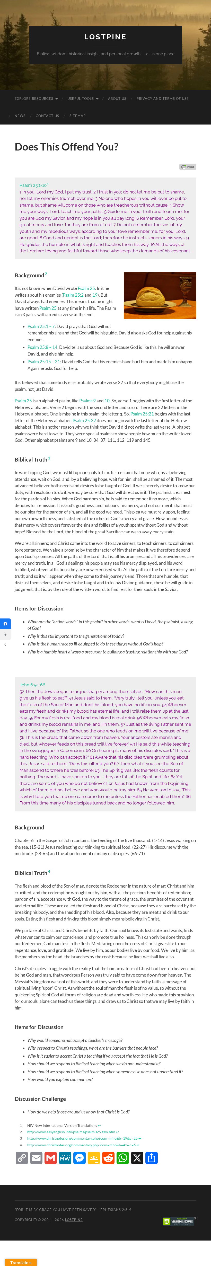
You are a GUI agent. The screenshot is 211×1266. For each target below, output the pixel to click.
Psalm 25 (86, 288)
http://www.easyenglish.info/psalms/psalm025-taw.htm (71, 1132)
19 (95, 295)
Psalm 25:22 (84, 420)
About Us (117, 98)
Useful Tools (80, 98)
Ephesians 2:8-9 (115, 1210)
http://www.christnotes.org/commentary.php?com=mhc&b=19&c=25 (82, 1138)
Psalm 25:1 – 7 (41, 326)
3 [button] (49, 457)
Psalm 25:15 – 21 (44, 361)
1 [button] (48, 184)
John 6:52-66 (32, 684)
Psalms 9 (87, 400)
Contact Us (47, 116)
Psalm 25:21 (142, 414)
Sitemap (77, 116)
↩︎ (99, 1125)
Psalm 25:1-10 (33, 185)
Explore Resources (34, 98)
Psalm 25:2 (73, 295)
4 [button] (49, 871)
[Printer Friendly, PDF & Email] (187, 167)
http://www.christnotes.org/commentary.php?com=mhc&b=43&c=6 (81, 1145)
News (20, 116)
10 (107, 400)
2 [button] (46, 273)
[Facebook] (5, 623)
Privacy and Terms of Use (163, 98)
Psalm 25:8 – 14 (42, 347)
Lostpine (105, 37)
